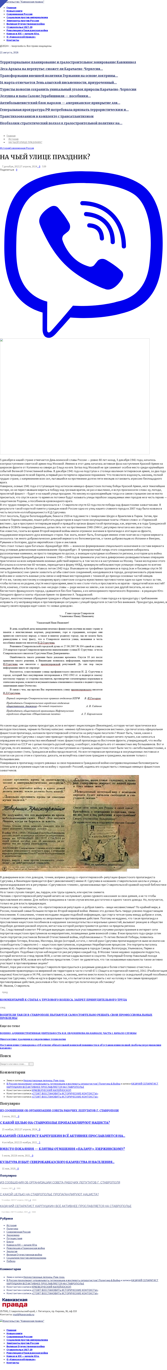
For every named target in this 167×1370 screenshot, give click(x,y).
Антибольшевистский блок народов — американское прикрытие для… (60, 103)
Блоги (10, 1241)
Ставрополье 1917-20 (19, 27)
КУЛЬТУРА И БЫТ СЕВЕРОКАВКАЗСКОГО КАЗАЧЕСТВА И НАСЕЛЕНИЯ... (57, 1162)
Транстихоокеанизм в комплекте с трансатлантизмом (47, 116)
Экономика (13, 1235)
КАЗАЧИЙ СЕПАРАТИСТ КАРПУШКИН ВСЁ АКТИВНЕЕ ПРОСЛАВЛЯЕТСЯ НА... (62, 1136)
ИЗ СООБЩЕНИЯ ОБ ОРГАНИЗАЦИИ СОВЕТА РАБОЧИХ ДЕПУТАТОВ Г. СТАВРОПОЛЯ (59, 1110)
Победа (11, 1261)
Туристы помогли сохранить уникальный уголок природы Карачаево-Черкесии (68, 89)
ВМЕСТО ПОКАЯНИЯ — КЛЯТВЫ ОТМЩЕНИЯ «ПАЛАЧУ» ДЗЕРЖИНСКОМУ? (62, 1149)
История (5, 148)
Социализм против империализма (27, 17)
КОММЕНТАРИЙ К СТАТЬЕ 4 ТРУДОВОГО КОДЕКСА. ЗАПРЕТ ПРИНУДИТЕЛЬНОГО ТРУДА (63, 999)
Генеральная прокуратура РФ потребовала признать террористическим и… (64, 110)
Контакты (13, 40)
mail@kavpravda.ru (23, 1314)
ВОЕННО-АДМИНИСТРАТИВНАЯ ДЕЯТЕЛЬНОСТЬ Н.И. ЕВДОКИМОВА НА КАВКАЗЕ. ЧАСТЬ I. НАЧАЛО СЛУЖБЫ (68, 1033)
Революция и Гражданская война (27, 30)
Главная (11, 7)
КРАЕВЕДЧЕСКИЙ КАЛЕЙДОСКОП (51, 1090)
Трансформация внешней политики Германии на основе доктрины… (59, 76)
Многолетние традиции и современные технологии (33, 1039)
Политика (12, 1228)
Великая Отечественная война (26, 23)
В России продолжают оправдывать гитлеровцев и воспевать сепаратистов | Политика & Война (63, 1083)
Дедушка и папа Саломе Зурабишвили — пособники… (45, 96)
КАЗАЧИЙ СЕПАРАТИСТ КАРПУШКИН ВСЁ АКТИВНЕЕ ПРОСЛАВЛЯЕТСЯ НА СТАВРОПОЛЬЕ (82, 1085)
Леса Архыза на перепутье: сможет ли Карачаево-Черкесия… (51, 69)
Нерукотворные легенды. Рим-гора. (44, 1080)
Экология (12, 1251)
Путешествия (14, 1238)
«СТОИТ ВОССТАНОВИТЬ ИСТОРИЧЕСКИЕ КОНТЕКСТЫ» (65, 1093)
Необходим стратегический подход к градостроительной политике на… (61, 123)
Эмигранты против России (23, 20)
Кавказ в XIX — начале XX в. (23, 33)
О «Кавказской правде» (21, 36)
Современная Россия (19, 14)
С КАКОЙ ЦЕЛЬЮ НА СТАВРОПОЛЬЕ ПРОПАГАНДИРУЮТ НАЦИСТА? (55, 1123)
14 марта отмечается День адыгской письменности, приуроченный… (58, 82)
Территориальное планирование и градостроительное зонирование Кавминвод (68, 62)
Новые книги (14, 10)
